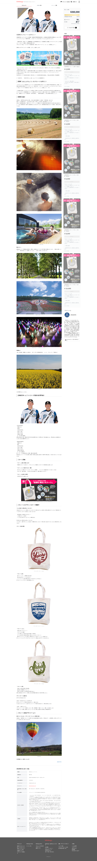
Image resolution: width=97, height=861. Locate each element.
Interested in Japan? (75, 850)
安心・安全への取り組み (49, 851)
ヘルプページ (74, 847)
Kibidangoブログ (48, 850)
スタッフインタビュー (49, 848)
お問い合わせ (74, 848)
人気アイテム (38, 847)
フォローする (72, 27)
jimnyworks (73, 314)
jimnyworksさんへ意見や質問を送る (72, 340)
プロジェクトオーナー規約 (63, 847)
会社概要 (46, 847)
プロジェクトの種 (20, 849)
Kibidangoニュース (48, 849)
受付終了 (72, 72)
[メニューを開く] (79, 2)
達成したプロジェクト (21, 848)
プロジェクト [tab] (24, 5)
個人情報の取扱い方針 (62, 848)
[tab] (39, 5)
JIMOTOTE (59, 761)
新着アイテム (38, 848)
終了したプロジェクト (21, 847)
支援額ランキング (20, 850)
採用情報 (73, 849)
